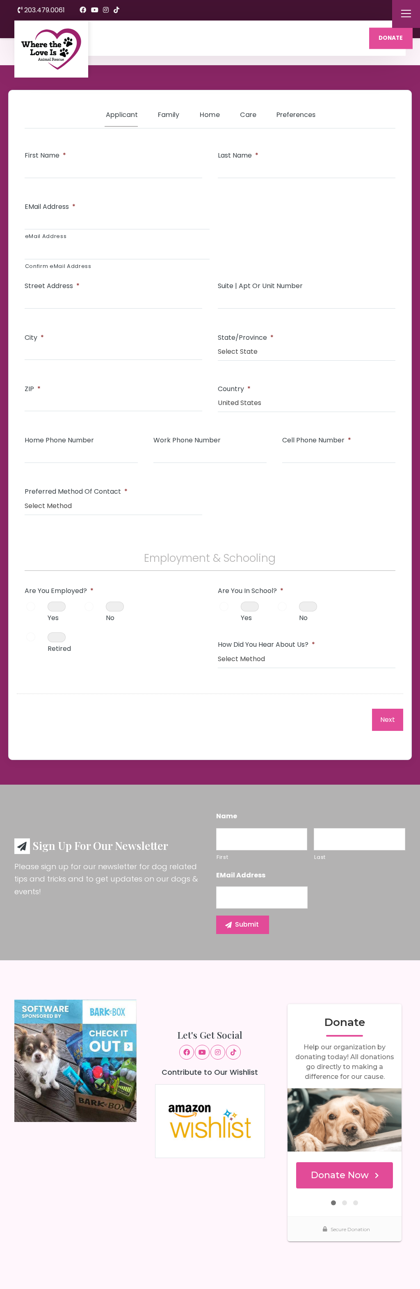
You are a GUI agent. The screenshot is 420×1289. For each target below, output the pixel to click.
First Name (45, 155)
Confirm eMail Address (58, 266)
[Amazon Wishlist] (210, 1120)
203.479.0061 (44, 10)
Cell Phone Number (316, 440)
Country (234, 389)
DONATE (391, 38)
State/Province (246, 338)
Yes (53, 618)
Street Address (52, 286)
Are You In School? (250, 591)
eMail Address (50, 207)
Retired (59, 648)
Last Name (238, 155)
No (110, 618)
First (222, 857)
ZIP (33, 389)
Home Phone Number (59, 440)
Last (320, 857)
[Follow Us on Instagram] (106, 10)
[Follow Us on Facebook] (83, 10)
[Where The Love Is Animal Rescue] (51, 49)
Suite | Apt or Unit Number (260, 286)
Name (226, 816)
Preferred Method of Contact (76, 492)
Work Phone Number (187, 440)
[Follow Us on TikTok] (116, 10)
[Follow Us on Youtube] (94, 10)
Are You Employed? (59, 591)
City (34, 338)
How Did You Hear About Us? (266, 645)
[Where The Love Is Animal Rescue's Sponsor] (75, 1060)
